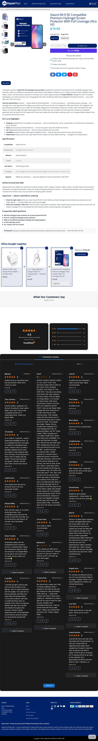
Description (6, 83)
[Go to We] (61, 706)
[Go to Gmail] (75, 75)
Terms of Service (30, 712)
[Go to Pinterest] (69, 75)
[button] (40, 357)
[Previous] (5, 15)
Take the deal (81, 254)
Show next (49, 685)
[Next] (5, 52)
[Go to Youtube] (64, 706)
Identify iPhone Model (32, 718)
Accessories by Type (55, 4)
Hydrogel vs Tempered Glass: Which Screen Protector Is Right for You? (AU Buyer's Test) (39, 230)
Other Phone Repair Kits (38, 4)
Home (25, 4)
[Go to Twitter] (64, 75)
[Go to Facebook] (53, 75)
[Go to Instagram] (55, 706)
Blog (27, 706)
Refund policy (30, 715)
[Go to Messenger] (58, 75)
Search (28, 709)
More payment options (73, 55)
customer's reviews (29, 337)
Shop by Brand (70, 4)
